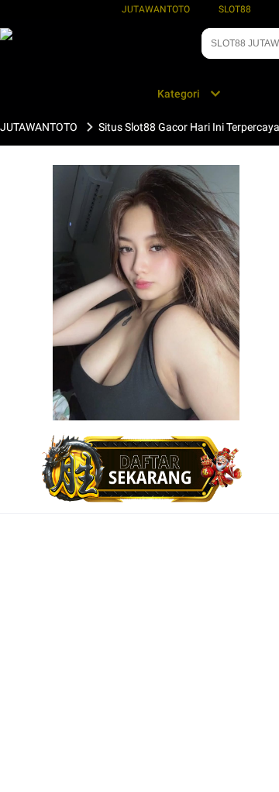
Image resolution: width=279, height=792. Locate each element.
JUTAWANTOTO (156, 9)
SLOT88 (235, 9)
